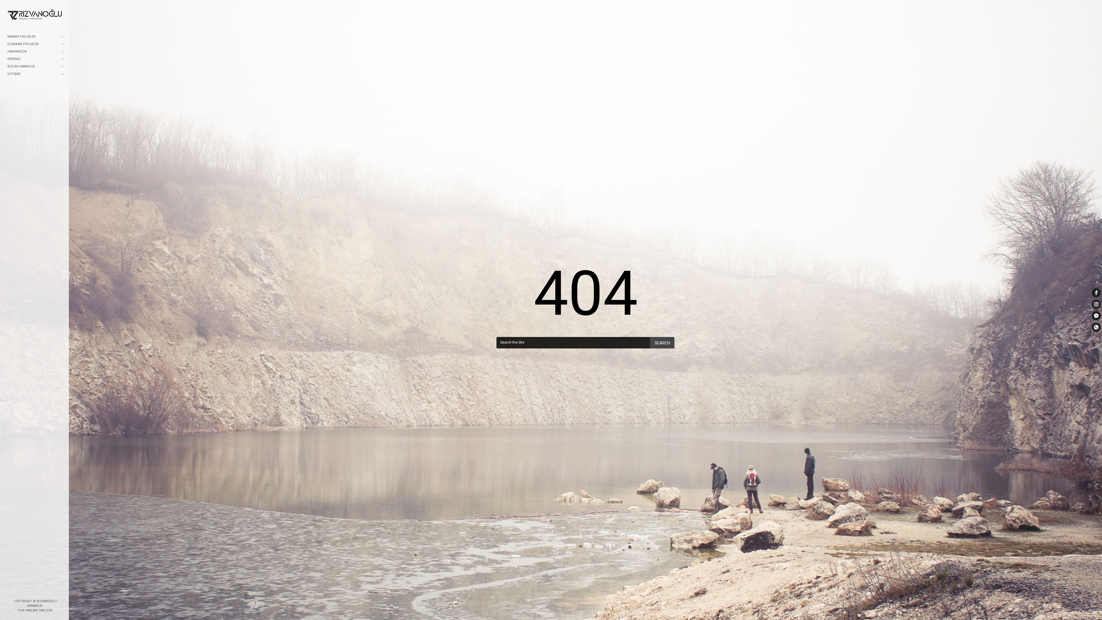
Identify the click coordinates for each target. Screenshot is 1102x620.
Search (662, 343)
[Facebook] (31, 591)
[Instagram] (40, 591)
